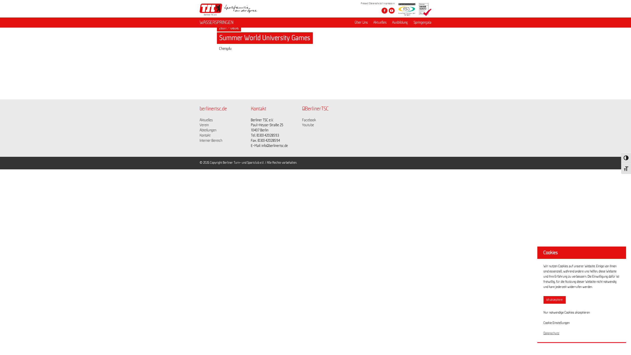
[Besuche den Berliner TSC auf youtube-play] (392, 11)
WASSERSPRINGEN (216, 22)
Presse (364, 3)
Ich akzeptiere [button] (554, 300)
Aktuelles (379, 22)
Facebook (309, 120)
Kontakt (205, 135)
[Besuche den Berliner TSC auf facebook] (384, 11)
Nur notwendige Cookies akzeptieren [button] (566, 312)
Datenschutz (375, 3)
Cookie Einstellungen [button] (556, 323)
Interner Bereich (211, 140)
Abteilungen (208, 130)
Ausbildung (400, 22)
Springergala (422, 22)
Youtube (308, 125)
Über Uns (361, 22)
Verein (204, 125)
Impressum (389, 3)
